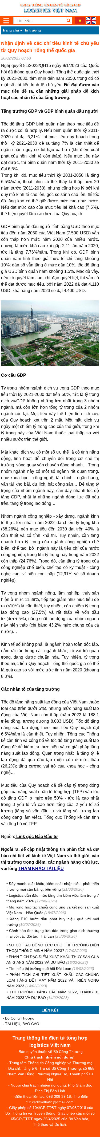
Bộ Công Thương (19, 1018)
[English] (91, 22)
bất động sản (60, 484)
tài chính (64, 477)
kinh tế (35, 156)
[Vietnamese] (80, 22)
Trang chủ (10, 30)
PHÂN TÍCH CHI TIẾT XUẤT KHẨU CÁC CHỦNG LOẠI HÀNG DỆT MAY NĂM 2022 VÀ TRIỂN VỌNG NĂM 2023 (52, 980)
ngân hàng (87, 477)
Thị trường (32, 30)
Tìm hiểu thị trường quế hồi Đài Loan (40, 968)
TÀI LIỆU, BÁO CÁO (22, 1024)
